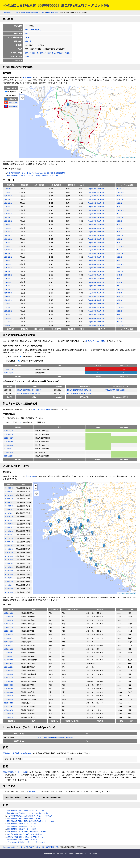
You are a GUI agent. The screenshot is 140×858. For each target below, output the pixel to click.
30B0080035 (8, 670)
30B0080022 (8, 656)
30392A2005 (8, 627)
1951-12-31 (8, 307)
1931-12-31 (8, 232)
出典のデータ (28, 77)
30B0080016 (8, 681)
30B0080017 (8, 438)
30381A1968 (8, 667)
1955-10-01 (8, 322)
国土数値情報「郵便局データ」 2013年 (21, 823)
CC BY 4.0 (32, 791)
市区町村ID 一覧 (52, 12)
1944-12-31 (8, 278)
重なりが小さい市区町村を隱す (31, 361)
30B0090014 (8, 703)
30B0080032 (8, 616)
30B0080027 (8, 634)
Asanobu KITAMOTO (51, 853)
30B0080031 (8, 449)
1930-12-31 (8, 228)
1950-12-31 (8, 303)
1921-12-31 (8, 196)
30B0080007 (8, 645)
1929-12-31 (8, 224)
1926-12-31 (8, 214)
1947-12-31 (8, 289)
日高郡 (27, 37)
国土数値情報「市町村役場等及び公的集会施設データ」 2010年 (30, 821)
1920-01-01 (8, 188)
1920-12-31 (8, 192)
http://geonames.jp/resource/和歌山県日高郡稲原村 (55, 737)
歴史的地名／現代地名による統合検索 (17, 753)
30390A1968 (8, 369)
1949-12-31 (8, 296)
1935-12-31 (8, 246)
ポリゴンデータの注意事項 (95, 341)
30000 (27, 56)
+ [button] (21, 89)
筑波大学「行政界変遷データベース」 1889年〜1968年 (27, 813)
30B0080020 (8, 714)
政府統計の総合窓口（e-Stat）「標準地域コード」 (25, 837)
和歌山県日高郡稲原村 (33, 29)
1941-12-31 (8, 268)
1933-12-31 (8, 239)
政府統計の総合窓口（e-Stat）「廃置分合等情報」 (25, 834)
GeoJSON (100, 188)
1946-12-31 (8, 286)
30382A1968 (8, 678)
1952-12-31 (8, 311)
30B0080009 (8, 696)
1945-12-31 (8, 282)
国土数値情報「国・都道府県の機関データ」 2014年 (26, 831)
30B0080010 (8, 692)
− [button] (21, 92)
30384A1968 (8, 456)
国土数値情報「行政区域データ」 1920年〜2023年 (25, 810)
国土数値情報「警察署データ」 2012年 (21, 826)
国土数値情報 (11, 92)
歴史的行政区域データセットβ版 (32, 12)
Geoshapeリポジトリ (11, 12)
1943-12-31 (8, 275)
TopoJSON (92, 188)
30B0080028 (8, 685)
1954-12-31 (8, 318)
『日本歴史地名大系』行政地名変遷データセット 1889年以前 (29, 816)
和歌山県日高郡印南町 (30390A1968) (79, 390)
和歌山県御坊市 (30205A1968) (115, 390)
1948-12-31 (8, 293)
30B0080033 (8, 631)
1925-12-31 (8, 210)
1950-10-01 (8, 300)
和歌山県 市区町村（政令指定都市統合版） (55, 53)
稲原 (26, 33)
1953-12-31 (8, 314)
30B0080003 (8, 434)
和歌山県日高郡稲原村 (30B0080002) (29, 390)
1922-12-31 (8, 199)
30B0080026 (8, 649)
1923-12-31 (8, 203)
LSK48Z (27, 60)
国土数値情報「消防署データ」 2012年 (21, 829)
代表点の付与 (31, 476)
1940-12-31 (8, 264)
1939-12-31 (8, 260)
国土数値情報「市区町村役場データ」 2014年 (24, 818)
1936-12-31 (8, 250)
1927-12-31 (8, 217)
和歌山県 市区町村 (31, 53)
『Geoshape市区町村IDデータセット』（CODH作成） (26, 842)
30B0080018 (8, 441)
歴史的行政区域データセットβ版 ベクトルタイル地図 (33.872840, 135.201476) (36, 173)
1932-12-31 (8, 235)
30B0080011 (8, 652)
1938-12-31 (8, 257)
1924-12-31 (8, 206)
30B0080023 (8, 445)
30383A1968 (8, 706)
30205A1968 (8, 373)
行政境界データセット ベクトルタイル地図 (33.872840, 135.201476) (32, 175)
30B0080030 (8, 699)
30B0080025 (8, 674)
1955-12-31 (8, 325)
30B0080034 (8, 710)
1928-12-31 (8, 221)
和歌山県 (28, 41)
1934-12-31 (8, 242)
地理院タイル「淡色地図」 (129, 157)
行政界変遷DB (11, 95)
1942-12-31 (8, 271)
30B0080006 (8, 717)
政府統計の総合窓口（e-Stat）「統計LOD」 (23, 839)
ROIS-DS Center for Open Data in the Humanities (78, 853)
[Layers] (22, 97)
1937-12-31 (8, 253)
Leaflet (120, 157)
